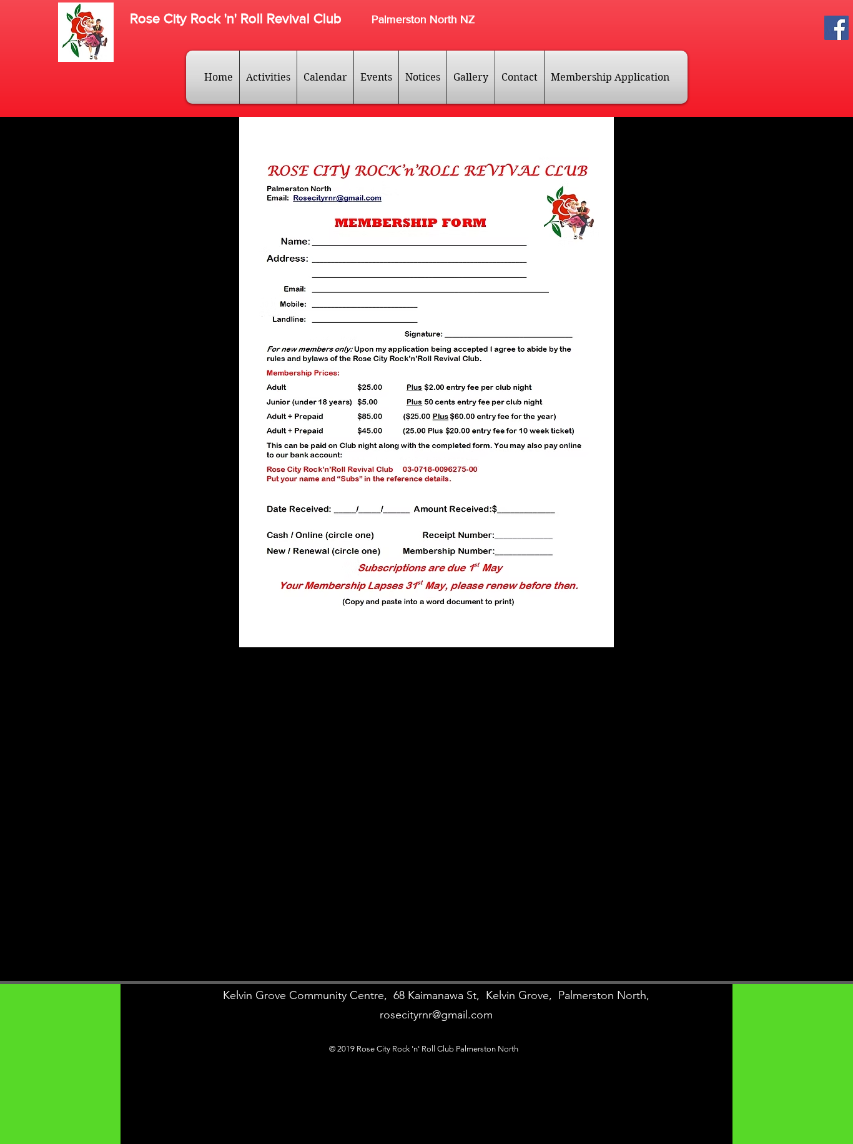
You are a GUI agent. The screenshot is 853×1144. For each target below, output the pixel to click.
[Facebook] (836, 28)
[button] (268, 77)
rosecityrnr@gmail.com (436, 1015)
